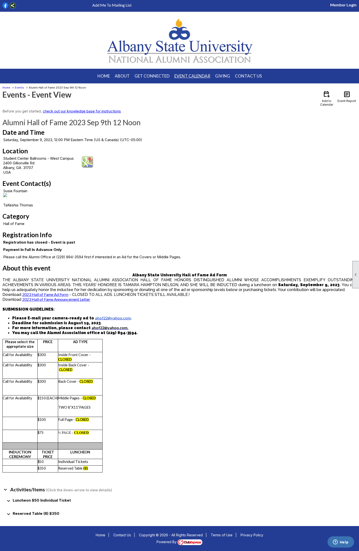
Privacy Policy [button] (252, 535)
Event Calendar (192, 76)
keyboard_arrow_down (5, 490)
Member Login (343, 4)
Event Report (347, 96)
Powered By (167, 542)
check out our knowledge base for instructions (82, 111)
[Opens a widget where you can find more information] (340, 542)
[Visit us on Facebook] (5, 5)
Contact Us (248, 76)
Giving (222, 76)
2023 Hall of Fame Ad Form (45, 294)
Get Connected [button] (152, 76)
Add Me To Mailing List (112, 5)
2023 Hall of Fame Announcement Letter (56, 299)
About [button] (122, 76)
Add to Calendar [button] (326, 98)
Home (103, 76)
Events (19, 87)
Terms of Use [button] (221, 535)
